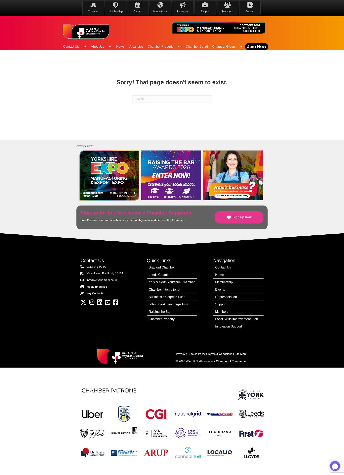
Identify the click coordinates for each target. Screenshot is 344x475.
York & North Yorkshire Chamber (172, 282)
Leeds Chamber (160, 274)
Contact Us (71, 46)
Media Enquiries (97, 286)
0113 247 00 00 (96, 266)
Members (221, 311)
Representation (226, 297)
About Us (97, 46)
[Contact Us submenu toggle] (85, 46)
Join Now (256, 46)
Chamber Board (197, 46)
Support (220, 304)
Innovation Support (228, 326)
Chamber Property (160, 46)
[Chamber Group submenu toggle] (241, 46)
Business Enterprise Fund (167, 297)
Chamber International (164, 289)
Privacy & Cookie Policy (190, 353)
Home (219, 274)
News (120, 46)
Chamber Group (223, 46)
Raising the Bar (160, 311)
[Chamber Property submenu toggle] (179, 46)
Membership (224, 282)
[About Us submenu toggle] (110, 46)
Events (220, 289)
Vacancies (136, 46)
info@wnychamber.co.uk (102, 279)
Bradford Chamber (162, 267)
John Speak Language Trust (169, 304)
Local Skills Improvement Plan (236, 319)
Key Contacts (95, 293)
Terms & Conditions (220, 353)
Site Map (240, 353)
